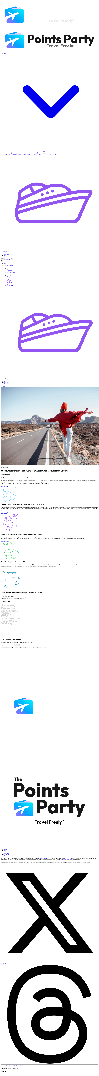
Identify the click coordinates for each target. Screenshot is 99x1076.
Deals (10, 278)
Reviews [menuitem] (48, 154)
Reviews (13, 283)
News (4, 263)
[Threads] (49, 1063)
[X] (49, 962)
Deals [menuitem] (40, 154)
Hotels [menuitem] (34, 154)
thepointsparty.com (44, 858)
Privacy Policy (12, 1065)
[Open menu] (12, 259)
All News (10, 265)
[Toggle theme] (4, 258)
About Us (5, 255)
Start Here (5, 849)
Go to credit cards (5, 541)
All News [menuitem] (7, 154)
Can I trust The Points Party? (8, 596)
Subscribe (3, 386)
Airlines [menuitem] (20, 154)
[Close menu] (2, 261)
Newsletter (8, 259)
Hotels (10, 275)
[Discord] (5, 964)
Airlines (10, 270)
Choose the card (4, 486)
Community (6, 854)
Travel (10, 268)
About (4, 855)
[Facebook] (4, 964)
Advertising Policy (5, 1065)
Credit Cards (6, 254)
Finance (11, 285)
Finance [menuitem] (55, 154)
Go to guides (4, 513)
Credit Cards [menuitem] (27, 154)
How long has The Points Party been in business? (13, 598)
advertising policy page (65, 859)
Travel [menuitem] (14, 154)
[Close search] (1, 1074)
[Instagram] (2, 964)
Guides (5, 252)
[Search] (2, 259)
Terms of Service (20, 1065)
